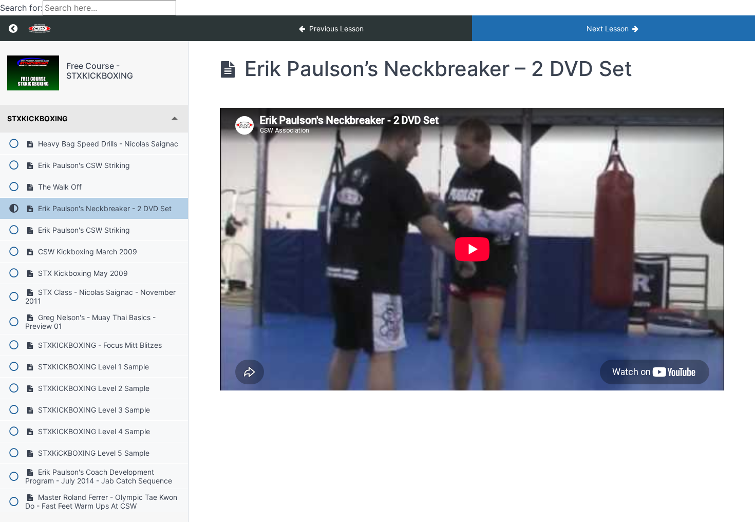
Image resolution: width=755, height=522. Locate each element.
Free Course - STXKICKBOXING (99, 71)
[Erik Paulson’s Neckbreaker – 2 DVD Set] (33, 72)
